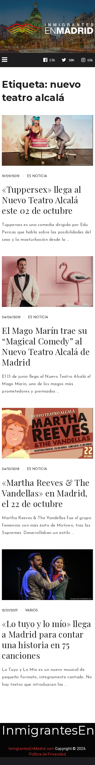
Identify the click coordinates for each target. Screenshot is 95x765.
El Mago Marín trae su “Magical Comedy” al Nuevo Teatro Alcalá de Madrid (46, 346)
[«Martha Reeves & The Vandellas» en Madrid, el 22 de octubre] (47, 433)
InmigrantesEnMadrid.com (31, 748)
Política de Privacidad (47, 754)
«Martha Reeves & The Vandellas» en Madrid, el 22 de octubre (45, 493)
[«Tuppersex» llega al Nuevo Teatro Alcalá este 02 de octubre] (47, 140)
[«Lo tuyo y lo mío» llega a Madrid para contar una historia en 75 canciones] (47, 574)
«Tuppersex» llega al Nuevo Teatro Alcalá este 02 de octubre (41, 200)
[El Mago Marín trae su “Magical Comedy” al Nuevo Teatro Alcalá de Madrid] (47, 281)
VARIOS (31, 610)
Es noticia (37, 176)
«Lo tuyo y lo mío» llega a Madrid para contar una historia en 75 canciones (46, 639)
